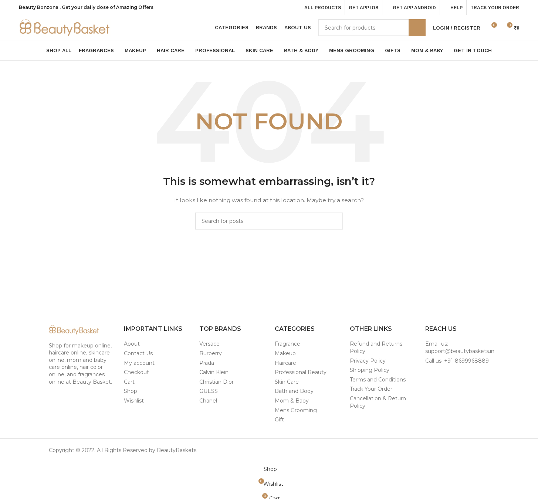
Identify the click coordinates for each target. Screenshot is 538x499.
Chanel (208, 400)
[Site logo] (65, 27)
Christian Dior (216, 382)
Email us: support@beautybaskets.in (459, 347)
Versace (209, 343)
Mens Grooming (296, 410)
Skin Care (287, 382)
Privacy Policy (368, 360)
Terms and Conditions (378, 379)
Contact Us (138, 353)
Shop (130, 391)
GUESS (208, 391)
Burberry (210, 353)
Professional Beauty (300, 372)
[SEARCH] (417, 27)
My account (139, 363)
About (132, 343)
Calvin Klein (214, 372)
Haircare (285, 363)
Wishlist (134, 400)
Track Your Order (371, 389)
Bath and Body (294, 391)
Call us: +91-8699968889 (457, 360)
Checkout (136, 372)
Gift (279, 419)
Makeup (285, 353)
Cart (129, 382)
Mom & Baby (292, 400)
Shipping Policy (369, 370)
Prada (206, 363)
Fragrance (287, 343)
